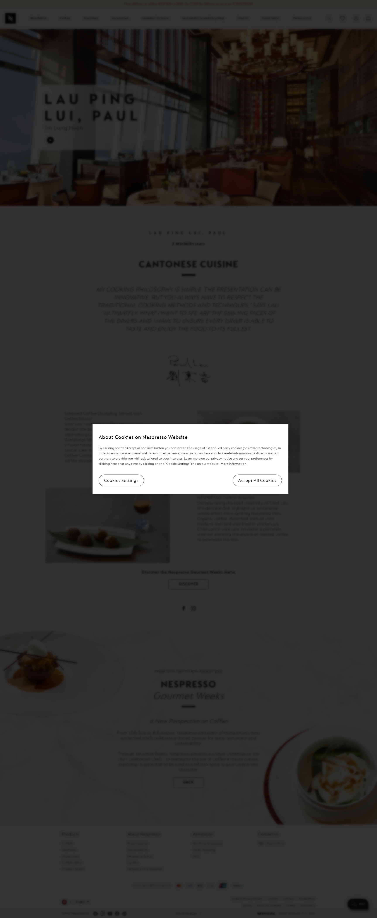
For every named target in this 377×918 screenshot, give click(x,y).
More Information (234, 464)
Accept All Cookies (257, 480)
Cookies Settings (121, 480)
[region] (190, 459)
